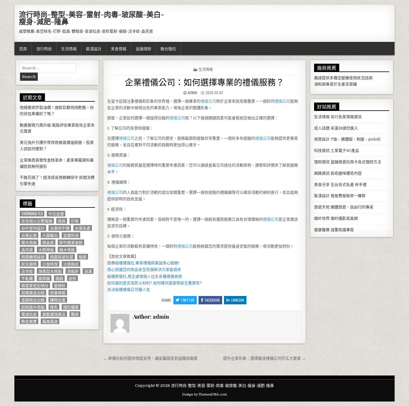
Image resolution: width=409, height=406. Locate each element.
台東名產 (82, 228)
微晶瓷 (48, 242)
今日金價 (56, 213)
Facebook (212, 300)
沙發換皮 (71, 264)
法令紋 (27, 271)
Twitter (187, 300)
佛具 (62, 221)
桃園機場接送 (33, 257)
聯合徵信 (168, 48)
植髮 (83, 257)
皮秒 (72, 278)
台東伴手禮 (59, 228)
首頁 (23, 48)
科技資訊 (322, 150)
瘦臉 (59, 278)
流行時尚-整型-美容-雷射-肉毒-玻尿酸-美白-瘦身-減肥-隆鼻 (91, 17)
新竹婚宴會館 (71, 242)
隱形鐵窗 (71, 307)
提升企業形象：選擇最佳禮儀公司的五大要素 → (264, 358)
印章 (75, 221)
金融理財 (143, 48)
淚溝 (88, 271)
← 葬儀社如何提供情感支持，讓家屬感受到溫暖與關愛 (150, 358)
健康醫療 (322, 230)
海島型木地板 (50, 271)
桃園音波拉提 (61, 257)
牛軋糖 (27, 278)
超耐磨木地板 (33, 307)
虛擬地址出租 (33, 300)
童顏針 (60, 285)
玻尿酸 (44, 278)
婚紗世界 (322, 218)
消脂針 (73, 271)
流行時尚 (44, 48)
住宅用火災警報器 (36, 221)
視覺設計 (322, 139)
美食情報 (118, 48)
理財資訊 (322, 162)
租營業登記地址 (35, 285)
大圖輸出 (50, 235)
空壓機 (343, 78)
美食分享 (322, 184)
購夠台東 (58, 300)
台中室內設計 (33, 228)
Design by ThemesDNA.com (204, 394)
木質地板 (46, 249)
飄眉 (75, 314)
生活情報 (69, 48)
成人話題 (322, 128)
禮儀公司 (208, 101)
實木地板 (29, 242)
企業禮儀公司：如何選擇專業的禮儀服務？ (204, 82)
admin (192, 92)
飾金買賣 (29, 321)
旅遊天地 (322, 207)
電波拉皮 (29, 314)
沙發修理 (50, 264)
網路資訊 (322, 173)
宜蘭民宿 (71, 235)
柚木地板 (67, 249)
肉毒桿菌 (58, 292)
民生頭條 (29, 264)
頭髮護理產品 (54, 314)
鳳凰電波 (50, 321)
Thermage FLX (32, 213)
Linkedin (237, 300)
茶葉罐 (351, 84)
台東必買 (29, 235)
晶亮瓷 (27, 249)
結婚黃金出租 (33, 292)
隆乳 (54, 307)
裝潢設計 (94, 48)
